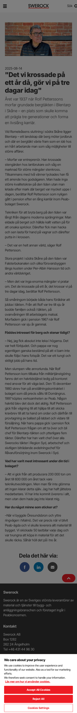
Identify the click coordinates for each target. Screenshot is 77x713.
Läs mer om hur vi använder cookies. (27, 681)
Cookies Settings (38, 707)
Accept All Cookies (38, 689)
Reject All (38, 698)
